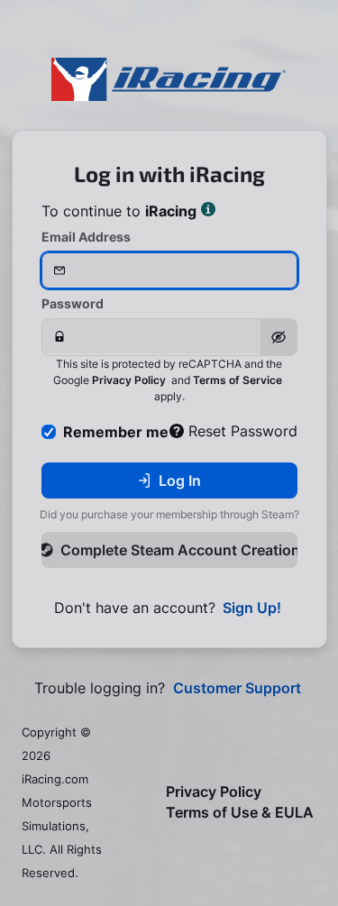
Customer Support (237, 688)
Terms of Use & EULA (240, 812)
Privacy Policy (129, 380)
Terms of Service (237, 380)
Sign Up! (252, 608)
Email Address (86, 236)
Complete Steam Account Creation (178, 550)
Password (72, 303)
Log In (180, 480)
